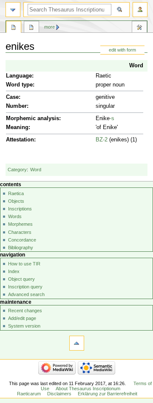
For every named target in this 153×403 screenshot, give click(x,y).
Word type (19, 85)
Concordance (22, 239)
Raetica (16, 193)
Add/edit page (22, 318)
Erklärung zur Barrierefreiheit (107, 393)
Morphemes (20, 224)
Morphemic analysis (32, 118)
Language (19, 76)
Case (12, 97)
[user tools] (140, 9)
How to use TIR (24, 263)
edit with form (122, 49)
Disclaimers (59, 393)
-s (112, 118)
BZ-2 (102, 140)
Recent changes (25, 310)
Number (16, 106)
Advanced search (26, 294)
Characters (19, 232)
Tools (139, 28)
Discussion (31, 28)
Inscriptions (20, 208)
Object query (21, 279)
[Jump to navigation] (13, 9)
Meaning (17, 127)
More (49, 26)
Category (17, 169)
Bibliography (20, 247)
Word (136, 66)
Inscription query (25, 286)
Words (15, 216)
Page (13, 28)
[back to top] (76, 343)
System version (24, 325)
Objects (16, 201)
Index (14, 271)
